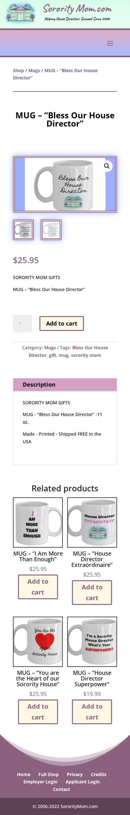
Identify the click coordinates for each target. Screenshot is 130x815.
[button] (107, 166)
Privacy (75, 774)
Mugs (34, 70)
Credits (98, 774)
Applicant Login (83, 782)
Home (23, 774)
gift (52, 355)
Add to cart (61, 323)
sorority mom (86, 355)
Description (39, 384)
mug (63, 355)
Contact (61, 789)
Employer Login (40, 782)
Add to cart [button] (37, 586)
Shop (18, 70)
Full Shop (48, 774)
